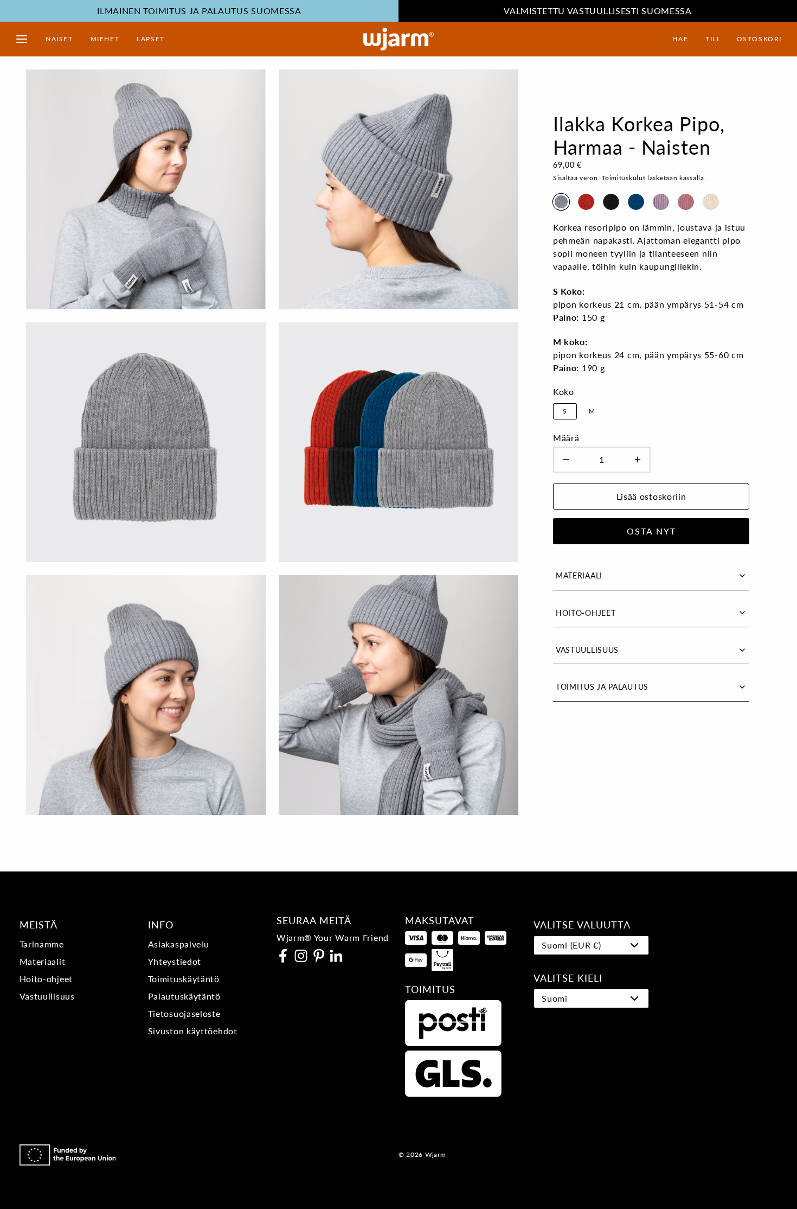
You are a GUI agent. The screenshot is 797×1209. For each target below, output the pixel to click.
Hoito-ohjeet (46, 978)
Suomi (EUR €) (571, 945)
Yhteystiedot (174, 961)
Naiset (59, 39)
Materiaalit (43, 961)
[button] (22, 39)
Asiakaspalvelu (178, 944)
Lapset (151, 39)
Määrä (566, 437)
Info (160, 925)
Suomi (555, 998)
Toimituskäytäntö (184, 978)
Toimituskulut (623, 178)
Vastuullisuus (47, 996)
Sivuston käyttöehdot (192, 1031)
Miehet (105, 39)
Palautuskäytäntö (184, 996)
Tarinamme (42, 944)
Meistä (38, 925)
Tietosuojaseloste (184, 1013)
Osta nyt (651, 531)
